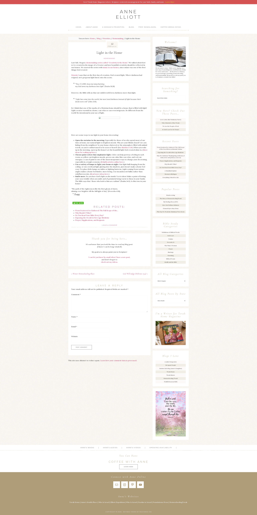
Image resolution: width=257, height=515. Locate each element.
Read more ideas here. (100, 174)
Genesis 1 (75, 75)
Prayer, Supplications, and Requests (171, 161)
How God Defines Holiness (170, 205)
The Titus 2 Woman (171, 245)
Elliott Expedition (118, 502)
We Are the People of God (171, 126)
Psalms (170, 239)
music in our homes (111, 67)
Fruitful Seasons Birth (170, 381)
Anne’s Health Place (89, 502)
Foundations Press (160, 502)
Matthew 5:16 (127, 147)
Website (74, 336)
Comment (76, 294)
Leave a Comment (109, 225)
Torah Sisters (171, 375)
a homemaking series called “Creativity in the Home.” (106, 63)
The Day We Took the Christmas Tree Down (170, 212)
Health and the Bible (171, 262)
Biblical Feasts (170, 259)
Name (74, 317)
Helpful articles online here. (112, 162)
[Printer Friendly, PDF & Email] (78, 203)
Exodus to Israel (144, 502)
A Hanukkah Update (171, 171)
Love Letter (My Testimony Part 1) (170, 119)
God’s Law (170, 235)
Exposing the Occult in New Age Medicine (171, 152)
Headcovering (170, 195)
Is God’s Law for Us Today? (170, 129)
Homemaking (109, 58)
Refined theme (129, 512)
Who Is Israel (103, 502)
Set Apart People (171, 365)
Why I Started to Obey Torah (170, 123)
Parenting (171, 255)
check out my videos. (109, 262)
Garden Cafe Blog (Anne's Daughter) (170, 368)
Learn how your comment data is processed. (118, 360)
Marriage (171, 252)
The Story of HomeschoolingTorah (171, 198)
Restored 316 (146, 512)
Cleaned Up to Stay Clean (170, 208)
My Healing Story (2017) (170, 202)
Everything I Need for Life (171, 177)
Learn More (128, 466)
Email (74, 327)
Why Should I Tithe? (171, 164)
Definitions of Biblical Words (171, 232)
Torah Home (171, 372)
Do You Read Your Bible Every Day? (171, 167)
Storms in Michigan (171, 174)
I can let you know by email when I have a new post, (109, 257)
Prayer (171, 249)
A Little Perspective (171, 362)
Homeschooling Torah (171, 378)
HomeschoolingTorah (178, 502)
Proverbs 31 (170, 242)
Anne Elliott (128, 14)
